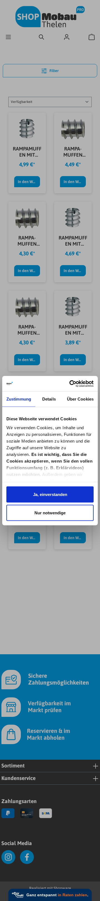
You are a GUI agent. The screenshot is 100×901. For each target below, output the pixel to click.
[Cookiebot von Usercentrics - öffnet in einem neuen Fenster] (71, 383)
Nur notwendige (50, 512)
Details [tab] (49, 399)
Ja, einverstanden (50, 494)
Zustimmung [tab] (18, 399)
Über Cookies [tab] (80, 399)
